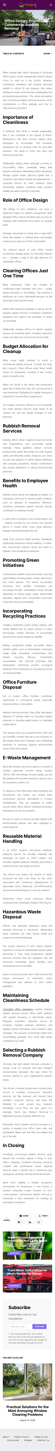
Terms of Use (41, 1437)
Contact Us (43, 1440)
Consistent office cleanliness (18, 1009)
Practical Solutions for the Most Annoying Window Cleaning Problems (27, 1411)
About (6, 1437)
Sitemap (28, 1440)
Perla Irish (9, 35)
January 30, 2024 (24, 35)
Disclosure (13, 1440)
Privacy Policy (21, 1437)
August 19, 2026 (27, 1420)
